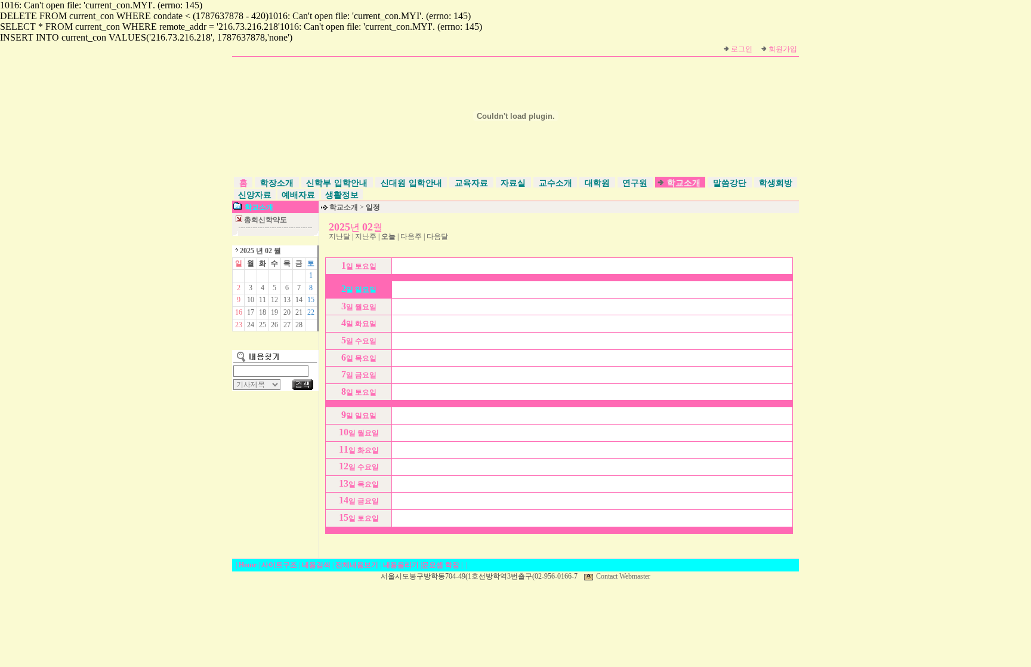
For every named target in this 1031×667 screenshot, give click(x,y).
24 (250, 325)
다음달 (437, 236)
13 (287, 300)
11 (262, 300)
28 (298, 325)
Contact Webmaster (623, 576)
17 (250, 312)
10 (250, 300)
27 (287, 325)
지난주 (365, 236)
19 (274, 312)
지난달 (339, 236)
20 (287, 312)
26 (274, 325)
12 (274, 300)
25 (262, 325)
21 (298, 312)
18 (262, 312)
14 (298, 300)
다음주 (411, 236)
